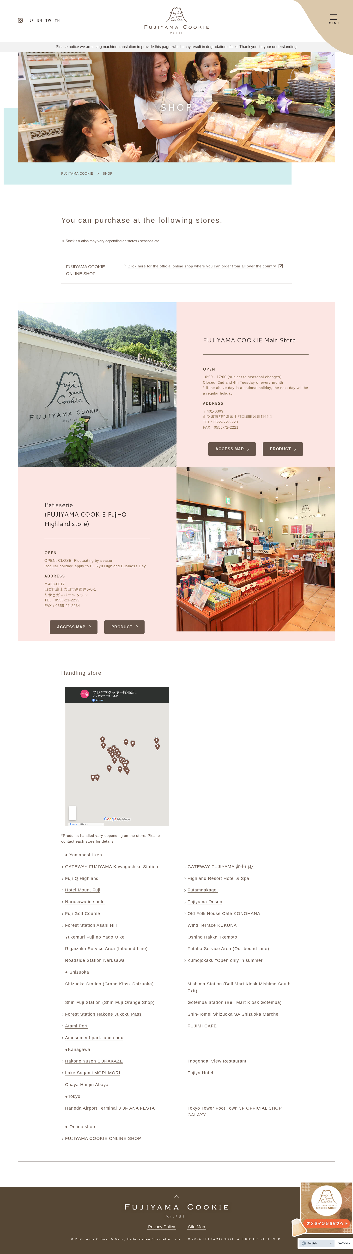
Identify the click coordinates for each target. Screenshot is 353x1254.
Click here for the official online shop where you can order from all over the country (202, 266)
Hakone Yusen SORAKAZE (94, 1061)
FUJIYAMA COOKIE (78, 173)
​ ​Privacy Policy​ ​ (161, 1226)
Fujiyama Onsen (205, 901)
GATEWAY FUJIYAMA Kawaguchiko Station (111, 866)
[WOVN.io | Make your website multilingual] (343, 1243)
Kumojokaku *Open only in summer (225, 960)
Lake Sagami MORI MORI (92, 1072)
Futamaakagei (203, 890)
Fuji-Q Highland (82, 878)
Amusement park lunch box (94, 1037)
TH (57, 20)
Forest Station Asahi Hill (91, 925)
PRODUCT (280, 449)
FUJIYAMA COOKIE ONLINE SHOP (103, 1138)
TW (48, 20)
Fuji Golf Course (82, 913)
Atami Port (76, 1026)
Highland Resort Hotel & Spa (218, 878)
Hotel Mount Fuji (82, 890)
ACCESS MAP (229, 449)
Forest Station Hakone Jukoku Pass (103, 1014)
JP (32, 20)
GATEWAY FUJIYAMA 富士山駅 (221, 866)
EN (39, 20)
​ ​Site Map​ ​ (196, 1226)
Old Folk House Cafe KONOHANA (224, 913)
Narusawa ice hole (85, 901)
